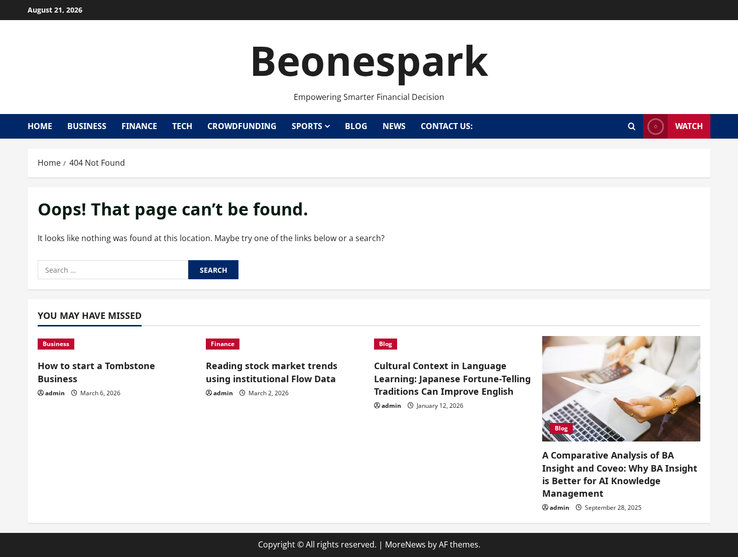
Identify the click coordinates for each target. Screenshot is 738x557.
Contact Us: (447, 126)
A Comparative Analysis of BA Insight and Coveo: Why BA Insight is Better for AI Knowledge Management (619, 474)
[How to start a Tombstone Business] (117, 344)
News (394, 126)
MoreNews (405, 544)
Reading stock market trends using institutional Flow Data (271, 372)
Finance (139, 126)
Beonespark (369, 60)
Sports (307, 126)
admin (55, 393)
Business (86, 126)
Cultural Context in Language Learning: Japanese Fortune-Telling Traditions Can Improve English (452, 378)
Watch (689, 126)
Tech (182, 126)
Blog (356, 126)
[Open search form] (632, 126)
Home (40, 126)
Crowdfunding (242, 126)
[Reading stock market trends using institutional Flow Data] (285, 344)
